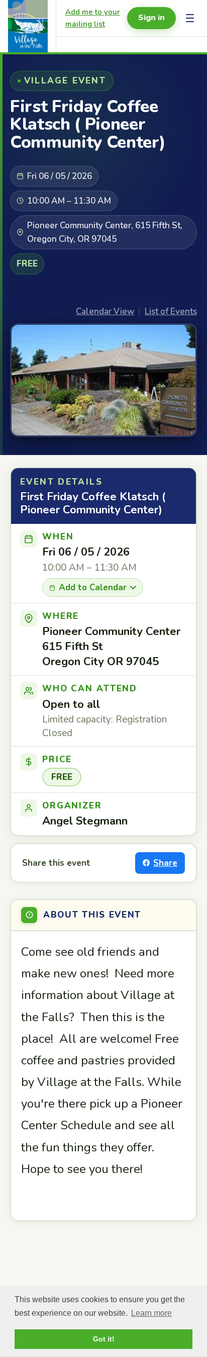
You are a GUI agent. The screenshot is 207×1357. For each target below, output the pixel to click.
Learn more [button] (151, 1313)
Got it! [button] (104, 1339)
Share (165, 863)
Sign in (151, 17)
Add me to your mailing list (92, 18)
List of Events (171, 311)
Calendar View (105, 311)
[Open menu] (190, 18)
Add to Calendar (93, 587)
